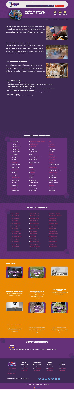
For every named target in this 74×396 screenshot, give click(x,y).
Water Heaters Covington (53, 246)
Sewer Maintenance (52, 147)
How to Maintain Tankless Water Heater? (14, 325)
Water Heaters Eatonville (34, 221)
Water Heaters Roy (33, 236)
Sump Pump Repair (52, 159)
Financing (9, 371)
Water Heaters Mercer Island (16, 233)
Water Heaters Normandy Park (17, 236)
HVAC (31, 164)
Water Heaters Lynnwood (53, 230)
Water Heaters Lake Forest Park (17, 230)
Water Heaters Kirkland (53, 243)
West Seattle (34, 5)
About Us (45, 2)
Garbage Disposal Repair (34, 144)
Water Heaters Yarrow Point (34, 215)
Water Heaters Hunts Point (16, 223)
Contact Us (14, 368)
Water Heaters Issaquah (15, 225)
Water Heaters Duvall (15, 220)
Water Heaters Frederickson (34, 226)
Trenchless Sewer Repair (53, 167)
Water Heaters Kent (15, 228)
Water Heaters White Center (53, 225)
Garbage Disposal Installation (35, 143)
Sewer (50, 141)
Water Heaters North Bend (16, 238)
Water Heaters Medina (15, 231)
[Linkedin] (52, 379)
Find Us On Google (24, 370)
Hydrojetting (32, 169)
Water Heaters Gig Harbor (34, 228)
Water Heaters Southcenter (53, 223)
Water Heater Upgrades (53, 183)
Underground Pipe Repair (53, 172)
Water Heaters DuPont (34, 220)
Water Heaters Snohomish (53, 233)
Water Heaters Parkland (34, 234)
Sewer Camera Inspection (53, 143)
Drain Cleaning (14, 170)
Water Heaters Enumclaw (16, 221)
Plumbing (31, 178)
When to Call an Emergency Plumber (14, 291)
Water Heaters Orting (33, 233)
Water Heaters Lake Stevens (35, 246)
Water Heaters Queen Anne (53, 221)
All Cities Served (49, 5)
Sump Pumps (51, 162)
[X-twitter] (49, 379)
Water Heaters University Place (35, 243)
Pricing (38, 2)
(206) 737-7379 (25, 368)
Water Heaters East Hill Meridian (54, 213)
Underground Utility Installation (54, 174)
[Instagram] (56, 379)
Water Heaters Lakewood (34, 230)
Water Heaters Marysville (34, 248)
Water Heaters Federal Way (53, 239)
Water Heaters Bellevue (53, 238)
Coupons (14, 370)
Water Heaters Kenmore (15, 226)
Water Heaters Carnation (16, 216)
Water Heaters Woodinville (34, 213)
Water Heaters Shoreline (15, 246)
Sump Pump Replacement (53, 161)
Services (26, 2)
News (10, 370)
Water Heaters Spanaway (34, 239)
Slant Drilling (51, 154)
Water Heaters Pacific (15, 239)
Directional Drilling (15, 169)
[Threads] (59, 379)
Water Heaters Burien (15, 215)
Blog (51, 2)
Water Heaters (51, 185)
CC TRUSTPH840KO (54, 19)
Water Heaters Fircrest (34, 225)
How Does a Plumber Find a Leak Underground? (37, 292)
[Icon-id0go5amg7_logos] (39, 379)
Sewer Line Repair (52, 146)
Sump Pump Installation (53, 157)
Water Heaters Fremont (53, 218)
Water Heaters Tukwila (53, 244)
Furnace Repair (14, 188)
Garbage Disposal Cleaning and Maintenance (37, 141)
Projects (32, 2)
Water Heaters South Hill (34, 238)
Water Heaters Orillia (52, 220)
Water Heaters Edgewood (34, 223)
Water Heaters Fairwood (53, 216)
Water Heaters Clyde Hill (15, 218)
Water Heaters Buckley (34, 216)
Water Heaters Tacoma (53, 236)
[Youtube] (43, 379)
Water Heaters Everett (52, 228)
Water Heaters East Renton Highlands (55, 215)
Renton (28, 5)
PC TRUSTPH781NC (65, 19)
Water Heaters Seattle (52, 234)
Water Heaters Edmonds (53, 226)
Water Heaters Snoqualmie (16, 248)
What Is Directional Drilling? (59, 327)
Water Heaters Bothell (15, 213)
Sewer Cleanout (51, 144)
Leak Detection (32, 172)
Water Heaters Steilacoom (34, 241)
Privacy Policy (9, 373)
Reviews (14, 371)
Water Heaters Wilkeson (34, 244)
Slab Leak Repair (51, 152)
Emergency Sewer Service (16, 177)
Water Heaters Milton (33, 231)
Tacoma (43, 5)
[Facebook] (46, 379)
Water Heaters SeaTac (15, 244)
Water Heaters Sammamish (16, 243)
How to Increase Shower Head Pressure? (59, 290)
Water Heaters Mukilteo (53, 241)
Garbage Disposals (33, 146)
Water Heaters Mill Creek (53, 231)
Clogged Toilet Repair (15, 162)
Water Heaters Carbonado (34, 218)
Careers (14, 373)
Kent (39, 5)
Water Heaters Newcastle (16, 234)
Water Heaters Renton (15, 241)
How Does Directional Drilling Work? (37, 327)
